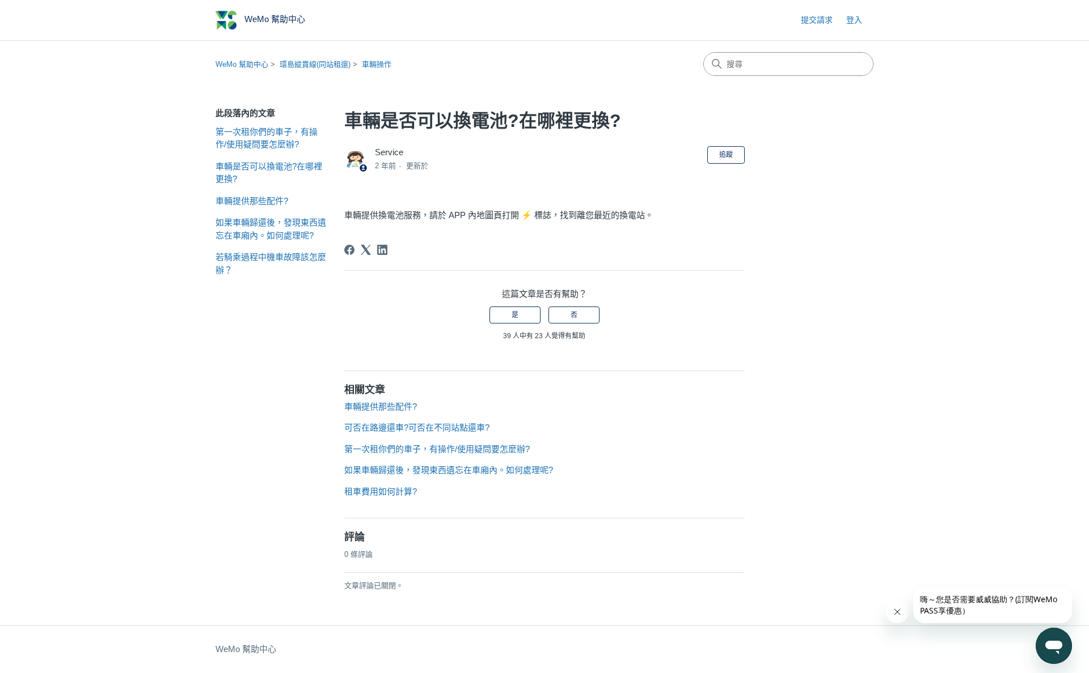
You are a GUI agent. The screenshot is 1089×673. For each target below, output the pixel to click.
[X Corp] (366, 250)
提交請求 (817, 19)
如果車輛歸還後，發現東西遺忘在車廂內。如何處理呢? (271, 229)
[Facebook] (349, 250)
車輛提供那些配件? (252, 201)
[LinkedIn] (382, 250)
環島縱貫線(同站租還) (315, 64)
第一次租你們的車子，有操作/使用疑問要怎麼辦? (267, 138)
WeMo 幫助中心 (242, 64)
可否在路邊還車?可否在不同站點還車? (416, 427)
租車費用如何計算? (380, 491)
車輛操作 (376, 64)
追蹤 (726, 155)
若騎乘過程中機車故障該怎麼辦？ (271, 263)
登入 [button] (854, 19)
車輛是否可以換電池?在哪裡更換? (269, 172)
